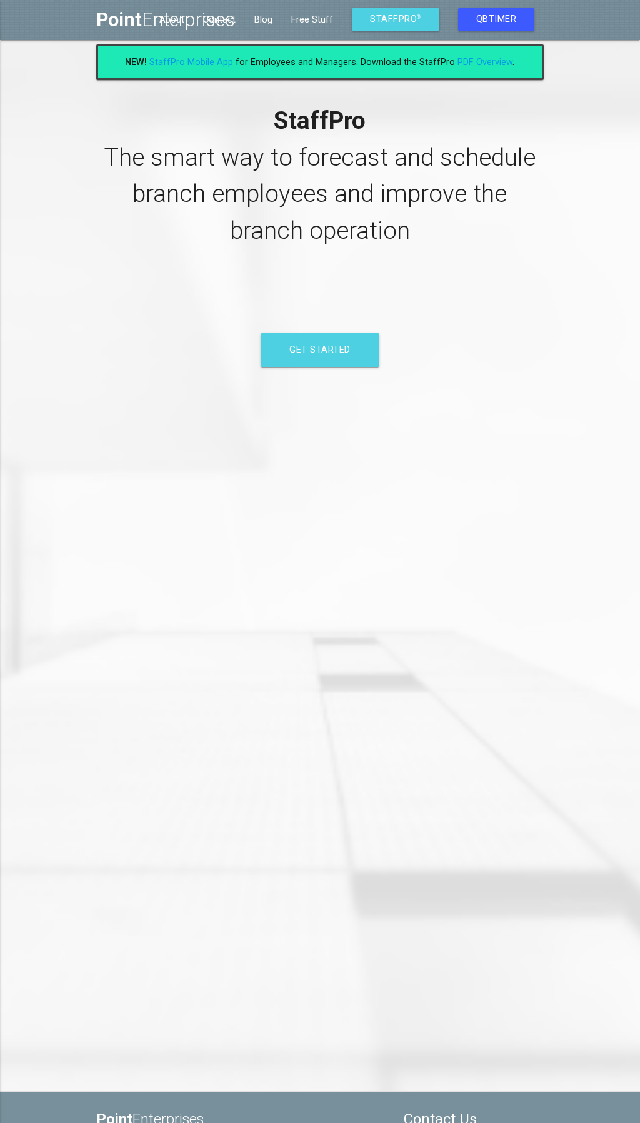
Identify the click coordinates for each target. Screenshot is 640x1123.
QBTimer (496, 19)
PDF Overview (485, 62)
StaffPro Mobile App (191, 62)
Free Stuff (312, 19)
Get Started (320, 350)
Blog (263, 19)
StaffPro (395, 19)
